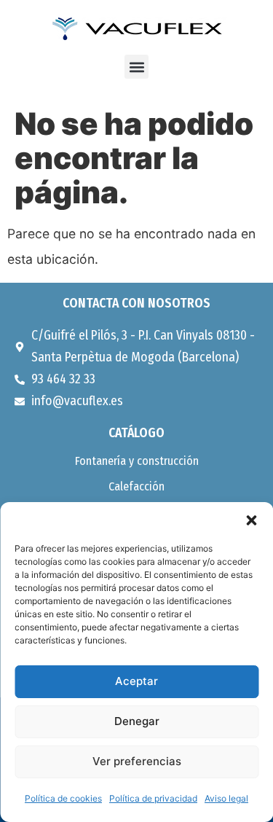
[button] (251, 520)
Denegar (136, 721)
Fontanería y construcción (137, 461)
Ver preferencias (136, 761)
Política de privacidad (153, 798)
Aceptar (136, 681)
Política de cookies (63, 798)
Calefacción (136, 486)
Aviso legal (226, 798)
